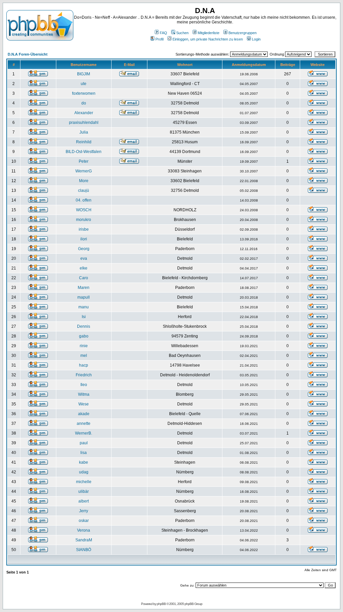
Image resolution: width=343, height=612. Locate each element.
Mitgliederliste (208, 33)
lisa (83, 452)
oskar (84, 520)
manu (83, 307)
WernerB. (83, 433)
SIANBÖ (83, 549)
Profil (159, 39)
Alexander (83, 112)
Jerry (83, 511)
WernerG (83, 171)
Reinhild (83, 142)
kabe (83, 462)
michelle (83, 481)
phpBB (161, 604)
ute (83, 83)
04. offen (83, 200)
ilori (83, 239)
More (83, 180)
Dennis (83, 326)
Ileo (83, 384)
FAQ (163, 33)
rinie (84, 345)
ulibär (83, 491)
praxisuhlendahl (83, 122)
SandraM (83, 540)
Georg (83, 248)
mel (83, 355)
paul (84, 443)
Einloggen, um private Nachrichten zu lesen (208, 39)
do (83, 103)
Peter (83, 161)
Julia (83, 132)
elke (83, 268)
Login (256, 39)
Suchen (182, 33)
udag (83, 472)
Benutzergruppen (242, 33)
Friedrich (84, 375)
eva (83, 258)
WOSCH (83, 210)
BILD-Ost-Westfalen (83, 151)
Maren (83, 287)
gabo (83, 336)
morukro (83, 219)
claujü (83, 190)
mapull (83, 297)
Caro (83, 278)
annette (83, 423)
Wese (83, 404)
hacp (83, 365)
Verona (83, 530)
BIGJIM (83, 74)
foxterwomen (83, 93)
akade (83, 413)
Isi (84, 316)
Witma (83, 394)
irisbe (84, 229)
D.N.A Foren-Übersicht (28, 54)
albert (83, 501)
